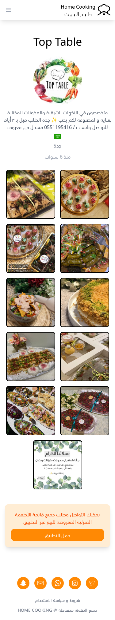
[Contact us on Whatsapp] (58, 583)
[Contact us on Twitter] (92, 583)
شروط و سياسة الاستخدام (57, 600)
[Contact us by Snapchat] (23, 583)
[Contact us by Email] (40, 583)
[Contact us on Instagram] (75, 583)
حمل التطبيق (57, 535)
